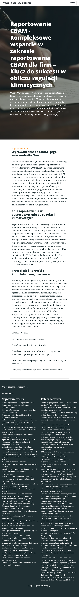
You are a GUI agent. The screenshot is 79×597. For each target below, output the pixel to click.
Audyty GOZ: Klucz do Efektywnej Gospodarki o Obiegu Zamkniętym (59, 529)
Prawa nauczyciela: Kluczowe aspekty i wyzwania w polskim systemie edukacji (17, 495)
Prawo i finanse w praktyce (16, 2)
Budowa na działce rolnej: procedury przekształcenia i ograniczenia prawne (56, 431)
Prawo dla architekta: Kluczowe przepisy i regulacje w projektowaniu (18, 527)
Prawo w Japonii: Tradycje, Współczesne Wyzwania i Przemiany (18, 517)
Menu (72, 3)
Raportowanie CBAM (22, 148)
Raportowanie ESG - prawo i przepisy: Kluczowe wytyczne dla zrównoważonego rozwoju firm (57, 552)
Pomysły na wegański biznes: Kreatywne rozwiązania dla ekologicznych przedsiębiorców (57, 446)
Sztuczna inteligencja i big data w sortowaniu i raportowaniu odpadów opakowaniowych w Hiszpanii (19, 456)
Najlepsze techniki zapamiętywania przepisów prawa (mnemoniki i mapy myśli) (20, 485)
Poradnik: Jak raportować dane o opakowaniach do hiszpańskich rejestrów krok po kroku (20, 464)
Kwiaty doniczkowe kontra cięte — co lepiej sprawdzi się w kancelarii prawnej (18, 554)
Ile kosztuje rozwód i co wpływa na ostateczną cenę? (15, 406)
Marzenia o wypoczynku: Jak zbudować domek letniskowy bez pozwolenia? (59, 546)
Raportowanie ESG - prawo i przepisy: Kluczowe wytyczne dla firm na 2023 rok (57, 559)
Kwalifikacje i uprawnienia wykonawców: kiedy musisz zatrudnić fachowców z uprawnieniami (20, 471)
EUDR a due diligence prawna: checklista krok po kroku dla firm (19, 431)
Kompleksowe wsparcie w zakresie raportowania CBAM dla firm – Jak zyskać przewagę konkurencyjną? (57, 510)
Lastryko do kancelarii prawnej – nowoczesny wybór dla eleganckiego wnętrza (59, 413)
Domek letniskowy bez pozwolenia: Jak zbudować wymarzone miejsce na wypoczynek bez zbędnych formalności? (57, 540)
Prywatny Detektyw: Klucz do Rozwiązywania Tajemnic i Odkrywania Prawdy (58, 573)
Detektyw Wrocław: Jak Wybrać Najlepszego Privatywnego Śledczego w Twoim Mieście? (58, 564)
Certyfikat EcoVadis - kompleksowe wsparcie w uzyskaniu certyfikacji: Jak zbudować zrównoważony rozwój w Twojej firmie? (58, 471)
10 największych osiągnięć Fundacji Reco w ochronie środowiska (18, 416)
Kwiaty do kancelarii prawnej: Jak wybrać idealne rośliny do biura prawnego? (18, 549)
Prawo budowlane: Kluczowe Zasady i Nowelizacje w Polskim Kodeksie (55, 426)
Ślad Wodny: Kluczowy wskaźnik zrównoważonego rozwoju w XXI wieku (56, 436)
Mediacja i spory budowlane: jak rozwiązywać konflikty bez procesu (19, 532)
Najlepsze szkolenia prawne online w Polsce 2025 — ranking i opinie (19, 564)
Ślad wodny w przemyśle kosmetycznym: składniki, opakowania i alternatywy (57, 441)
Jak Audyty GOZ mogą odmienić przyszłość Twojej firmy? (58, 534)
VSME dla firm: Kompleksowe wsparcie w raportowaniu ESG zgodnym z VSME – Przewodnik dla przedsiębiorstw (57, 518)
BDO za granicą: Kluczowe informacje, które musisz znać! (58, 465)
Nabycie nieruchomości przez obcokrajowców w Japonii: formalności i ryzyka (20, 522)
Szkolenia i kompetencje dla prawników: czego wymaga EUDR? (17, 436)
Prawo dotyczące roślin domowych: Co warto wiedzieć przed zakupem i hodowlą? (59, 404)
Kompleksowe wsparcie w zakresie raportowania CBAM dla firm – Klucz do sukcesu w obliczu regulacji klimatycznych (57, 503)
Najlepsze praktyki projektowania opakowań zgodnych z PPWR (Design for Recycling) (19, 421)
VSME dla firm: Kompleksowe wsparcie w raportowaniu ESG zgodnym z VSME (57, 524)
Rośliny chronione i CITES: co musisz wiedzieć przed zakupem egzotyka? (59, 409)
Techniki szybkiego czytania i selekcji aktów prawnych (18, 490)
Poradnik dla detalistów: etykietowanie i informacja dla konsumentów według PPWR (19, 426)
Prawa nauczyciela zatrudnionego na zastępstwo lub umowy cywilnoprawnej (17, 500)
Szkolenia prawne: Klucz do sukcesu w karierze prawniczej (16, 559)
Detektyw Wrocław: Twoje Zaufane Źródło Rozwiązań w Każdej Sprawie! (58, 569)
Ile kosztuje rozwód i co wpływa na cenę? (18, 403)
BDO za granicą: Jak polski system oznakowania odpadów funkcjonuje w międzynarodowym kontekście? (56, 459)
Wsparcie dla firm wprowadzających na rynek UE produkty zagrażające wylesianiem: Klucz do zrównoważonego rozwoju (59, 496)
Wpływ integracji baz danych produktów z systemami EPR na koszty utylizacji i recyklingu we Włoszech (18, 442)
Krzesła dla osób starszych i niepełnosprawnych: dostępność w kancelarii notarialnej (19, 510)
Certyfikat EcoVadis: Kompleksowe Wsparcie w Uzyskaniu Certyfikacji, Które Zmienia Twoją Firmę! (58, 478)
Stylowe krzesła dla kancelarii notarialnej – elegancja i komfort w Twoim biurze (18, 505)
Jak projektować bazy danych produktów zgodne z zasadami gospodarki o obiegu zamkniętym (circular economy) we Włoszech (19, 449)
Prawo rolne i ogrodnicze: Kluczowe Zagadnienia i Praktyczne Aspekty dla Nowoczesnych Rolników (16, 538)
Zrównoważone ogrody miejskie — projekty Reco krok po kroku (19, 411)
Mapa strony (8, 393)
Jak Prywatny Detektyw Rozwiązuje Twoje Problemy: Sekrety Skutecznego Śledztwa (57, 578)
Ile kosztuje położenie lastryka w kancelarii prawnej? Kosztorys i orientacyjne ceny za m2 (58, 419)
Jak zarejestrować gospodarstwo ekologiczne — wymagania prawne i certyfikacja (20, 544)
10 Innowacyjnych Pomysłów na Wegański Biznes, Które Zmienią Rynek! (57, 453)
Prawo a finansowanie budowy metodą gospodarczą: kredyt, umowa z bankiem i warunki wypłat (18, 478)
